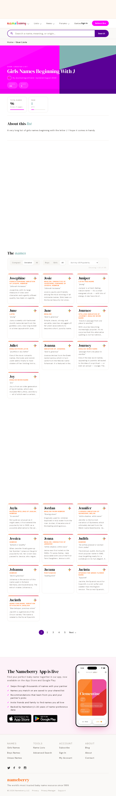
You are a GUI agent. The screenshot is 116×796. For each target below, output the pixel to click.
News (49, 23)
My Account (65, 758)
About (88, 752)
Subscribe (100, 23)
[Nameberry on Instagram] (25, 767)
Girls (55, 262)
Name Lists (39, 747)
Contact (89, 758)
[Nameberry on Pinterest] (19, 767)
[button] (58, 264)
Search (101, 33)
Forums (63, 23)
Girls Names (13, 747)
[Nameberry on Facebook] (14, 767)
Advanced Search (42, 752)
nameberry (18, 780)
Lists (36, 23)
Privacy (35, 790)
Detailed (28, 262)
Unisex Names (14, 758)
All (37, 262)
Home (10, 42)
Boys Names (13, 752)
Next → (72, 632)
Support (62, 790)
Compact (16, 262)
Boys (47, 262)
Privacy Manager (48, 790)
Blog (87, 747)
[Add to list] (35, 278)
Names (23, 23)
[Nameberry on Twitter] (8, 767)
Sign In (84, 23)
